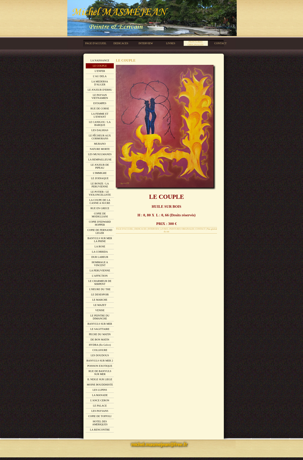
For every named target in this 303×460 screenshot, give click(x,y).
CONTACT (200, 229)
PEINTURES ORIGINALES (181, 229)
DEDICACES (140, 229)
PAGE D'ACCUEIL (124, 229)
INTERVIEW (153, 229)
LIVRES (164, 229)
